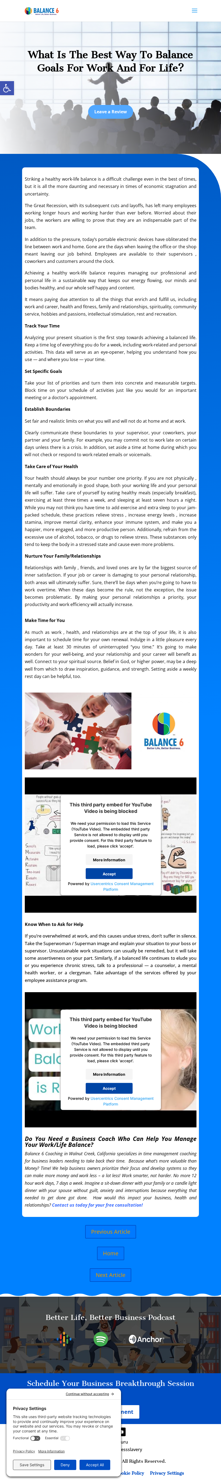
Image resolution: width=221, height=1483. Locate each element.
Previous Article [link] (110, 1231)
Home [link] (110, 1253)
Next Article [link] (110, 1275)
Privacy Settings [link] (167, 1473)
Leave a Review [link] (110, 112)
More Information (109, 859)
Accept (109, 873)
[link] (7, 88)
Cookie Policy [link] (130, 1473)
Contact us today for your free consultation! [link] (97, 1205)
